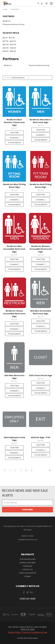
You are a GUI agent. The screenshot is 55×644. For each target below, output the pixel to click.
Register (32, 573)
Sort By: (7, 77)
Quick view (14, 132)
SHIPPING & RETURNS (27, 563)
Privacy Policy (14, 632)
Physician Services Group (14, 24)
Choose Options (14, 142)
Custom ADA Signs (28, 559)
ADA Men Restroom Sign (14, 377)
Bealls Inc (7, 21)
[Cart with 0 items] (46, 3)
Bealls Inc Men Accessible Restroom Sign (14, 249)
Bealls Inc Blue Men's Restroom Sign (40, 121)
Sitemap (27, 576)
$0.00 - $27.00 (9, 37)
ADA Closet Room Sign (40, 375)
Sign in (22, 573)
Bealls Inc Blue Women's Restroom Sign (14, 122)
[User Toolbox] (41, 3)
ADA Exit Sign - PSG (40, 437)
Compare (13, 138)
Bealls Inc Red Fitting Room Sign (41, 185)
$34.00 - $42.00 (9, 44)
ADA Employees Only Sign (14, 439)
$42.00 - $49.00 (9, 48)
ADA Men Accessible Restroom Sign (40, 312)
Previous (4, 641)
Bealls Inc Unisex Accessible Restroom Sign (14, 314)
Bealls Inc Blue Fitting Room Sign (14, 185)
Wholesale (27, 566)
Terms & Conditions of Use (34, 632)
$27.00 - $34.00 (9, 41)
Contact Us (27, 569)
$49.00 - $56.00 (9, 51)
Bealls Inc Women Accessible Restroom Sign (41, 249)
